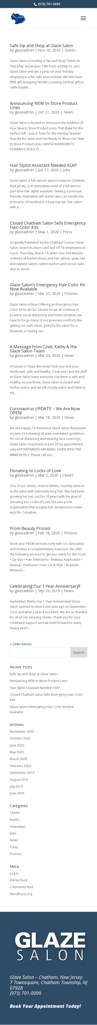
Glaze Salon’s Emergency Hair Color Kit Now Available (47, 287)
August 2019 (19, 779)
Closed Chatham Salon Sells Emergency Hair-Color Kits (48, 225)
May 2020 (17, 752)
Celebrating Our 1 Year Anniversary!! (45, 586)
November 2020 (22, 731)
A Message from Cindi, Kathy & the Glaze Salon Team (43, 349)
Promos (71, 293)
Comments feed (21, 887)
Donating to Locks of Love (35, 470)
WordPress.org (21, 894)
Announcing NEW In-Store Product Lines (43, 105)
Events (70, 50)
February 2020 (20, 766)
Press (67, 231)
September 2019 (22, 772)
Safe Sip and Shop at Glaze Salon (41, 45)
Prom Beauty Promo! (30, 528)
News (68, 112)
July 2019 (16, 786)
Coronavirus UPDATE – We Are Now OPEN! (45, 411)
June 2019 (17, 793)
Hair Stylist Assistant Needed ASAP (43, 165)
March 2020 (18, 759)
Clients (67, 475)
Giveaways (17, 826)
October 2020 (20, 738)
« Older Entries (21, 644)
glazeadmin (24, 50)
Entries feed (18, 880)
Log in (14, 873)
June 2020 (17, 745)
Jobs (66, 169)
